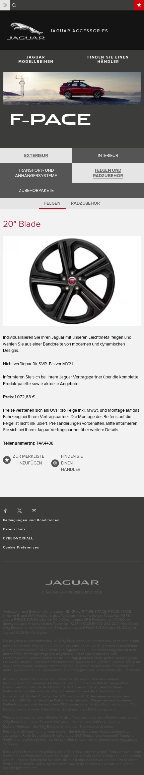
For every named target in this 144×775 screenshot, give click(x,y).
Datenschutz (14, 529)
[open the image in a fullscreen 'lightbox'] (72, 281)
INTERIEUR (108, 155)
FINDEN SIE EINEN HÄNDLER (108, 59)
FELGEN (52, 203)
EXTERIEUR (36, 155)
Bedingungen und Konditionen (31, 520)
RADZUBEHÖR (85, 203)
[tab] (36, 155)
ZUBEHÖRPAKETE (36, 190)
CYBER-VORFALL (18, 538)
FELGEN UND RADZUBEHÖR (108, 173)
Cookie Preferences (21, 547)
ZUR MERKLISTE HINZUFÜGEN (28, 460)
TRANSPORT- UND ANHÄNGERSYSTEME (36, 173)
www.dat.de (128, 740)
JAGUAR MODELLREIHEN (36, 59)
